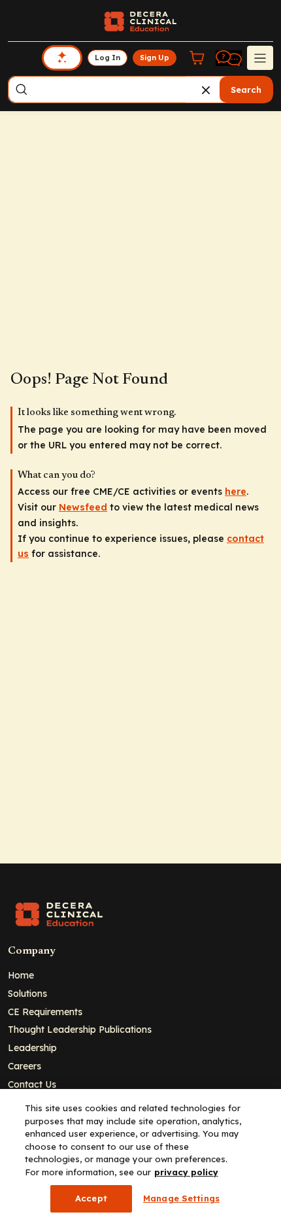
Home (21, 974)
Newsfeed (83, 507)
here (235, 491)
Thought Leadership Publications (80, 1029)
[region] (140, 1156)
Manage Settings (181, 1198)
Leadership (32, 1047)
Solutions (27, 993)
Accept (91, 1198)
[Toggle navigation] (260, 57)
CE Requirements (45, 1011)
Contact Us (32, 1084)
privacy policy (186, 1172)
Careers (24, 1065)
